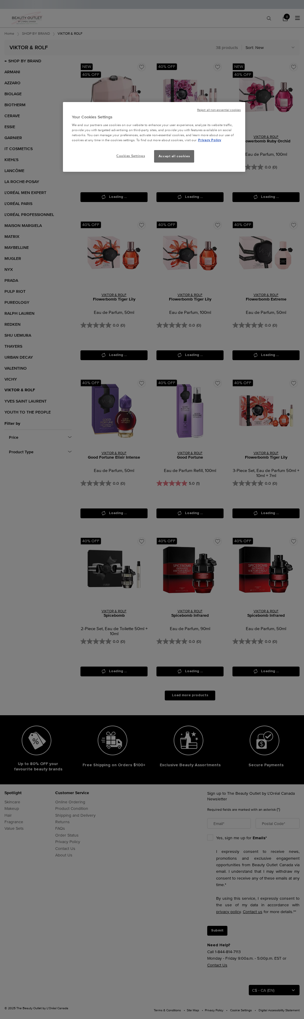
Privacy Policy (209, 140)
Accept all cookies (174, 156)
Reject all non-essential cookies (219, 110)
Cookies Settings (130, 155)
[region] (154, 137)
